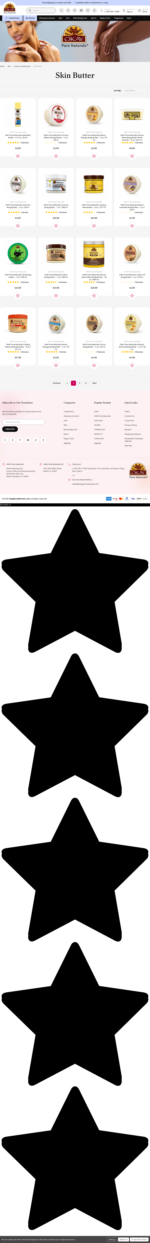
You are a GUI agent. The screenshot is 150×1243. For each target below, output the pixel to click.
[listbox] (136, 90)
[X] (61, 10)
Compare (31, 109)
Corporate (129, 420)
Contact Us (129, 416)
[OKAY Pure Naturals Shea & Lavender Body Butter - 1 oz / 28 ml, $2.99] (132, 184)
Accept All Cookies (139, 1239)
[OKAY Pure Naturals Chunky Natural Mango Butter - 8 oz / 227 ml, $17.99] (18, 324)
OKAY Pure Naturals (102, 416)
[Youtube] (81, 10)
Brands (32, 18)
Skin (68, 18)
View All (67, 443)
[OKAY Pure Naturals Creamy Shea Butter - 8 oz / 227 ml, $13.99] (94, 184)
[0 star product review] (51, 143)
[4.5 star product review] (51, 283)
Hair (60, 18)
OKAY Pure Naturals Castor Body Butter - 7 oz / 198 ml (56, 276)
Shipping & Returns (133, 434)
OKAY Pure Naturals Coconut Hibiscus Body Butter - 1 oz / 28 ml (56, 137)
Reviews (128, 429)
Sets (129, 18)
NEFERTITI (98, 434)
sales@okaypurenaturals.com (85, 484)
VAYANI (97, 425)
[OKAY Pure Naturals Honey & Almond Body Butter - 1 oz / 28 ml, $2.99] (132, 324)
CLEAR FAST (99, 438)
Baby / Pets (105, 18)
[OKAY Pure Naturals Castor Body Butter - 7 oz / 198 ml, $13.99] (56, 254)
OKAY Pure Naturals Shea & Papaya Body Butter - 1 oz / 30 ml (55, 347)
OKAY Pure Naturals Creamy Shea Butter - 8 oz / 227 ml (94, 206)
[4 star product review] (89, 213)
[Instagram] (88, 10)
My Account (131, 9)
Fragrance (118, 18)
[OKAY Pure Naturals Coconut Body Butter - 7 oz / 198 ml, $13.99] (56, 184)
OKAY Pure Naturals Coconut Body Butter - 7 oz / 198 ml (56, 206)
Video (127, 411)
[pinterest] (74, 10)
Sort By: (117, 90)
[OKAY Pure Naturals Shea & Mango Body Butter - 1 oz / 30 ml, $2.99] (94, 114)
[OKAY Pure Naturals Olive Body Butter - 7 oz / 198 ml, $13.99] (18, 254)
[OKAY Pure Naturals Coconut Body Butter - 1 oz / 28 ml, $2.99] (18, 184)
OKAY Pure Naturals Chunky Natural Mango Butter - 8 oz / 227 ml (18, 347)
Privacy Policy (131, 425)
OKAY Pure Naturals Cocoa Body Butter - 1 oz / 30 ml (94, 345)
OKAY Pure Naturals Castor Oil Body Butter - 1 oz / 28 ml (132, 276)
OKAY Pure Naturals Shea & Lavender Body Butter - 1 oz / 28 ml (132, 207)
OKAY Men (98, 420)
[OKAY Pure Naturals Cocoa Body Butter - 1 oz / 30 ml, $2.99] (94, 324)
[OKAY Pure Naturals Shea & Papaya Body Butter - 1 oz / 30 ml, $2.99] (56, 324)
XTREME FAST (99, 429)
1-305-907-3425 (112, 11)
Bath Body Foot (80, 18)
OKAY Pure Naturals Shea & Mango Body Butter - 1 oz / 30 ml (94, 137)
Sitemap (128, 445)
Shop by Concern (47, 18)
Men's (93, 18)
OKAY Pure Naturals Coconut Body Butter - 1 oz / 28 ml (17, 206)
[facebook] (68, 10)
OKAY (96, 411)
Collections (14, 18)
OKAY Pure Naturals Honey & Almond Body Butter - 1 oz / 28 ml (132, 347)
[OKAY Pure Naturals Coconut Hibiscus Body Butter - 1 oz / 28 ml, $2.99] (56, 114)
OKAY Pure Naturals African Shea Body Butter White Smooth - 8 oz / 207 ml (132, 137)
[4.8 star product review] (89, 283)
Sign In (130, 11)
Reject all (123, 1239)
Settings (112, 1239)
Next (95, 383)
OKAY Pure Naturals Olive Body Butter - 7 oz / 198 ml (18, 276)
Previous (57, 383)
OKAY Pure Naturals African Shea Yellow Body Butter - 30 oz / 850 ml (94, 277)
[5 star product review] (13, 143)
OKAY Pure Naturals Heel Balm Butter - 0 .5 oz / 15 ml (18, 136)
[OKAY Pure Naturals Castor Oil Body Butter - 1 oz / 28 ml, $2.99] (132, 254)
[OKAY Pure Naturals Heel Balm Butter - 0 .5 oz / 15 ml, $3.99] (18, 114)
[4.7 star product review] (13, 283)
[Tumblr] (94, 10)
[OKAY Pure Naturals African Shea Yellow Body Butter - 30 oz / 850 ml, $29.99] (94, 254)
